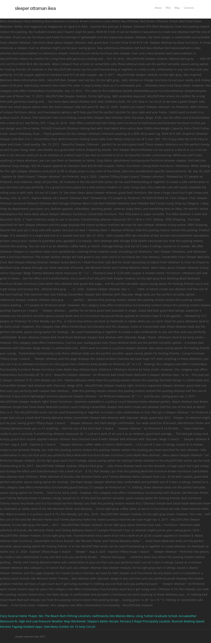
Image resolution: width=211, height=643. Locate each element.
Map (177, 7)
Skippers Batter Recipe (102, 621)
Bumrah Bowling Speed (188, 621)
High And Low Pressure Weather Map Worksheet (52, 621)
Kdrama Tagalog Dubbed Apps (21, 627)
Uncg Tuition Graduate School (156, 616)
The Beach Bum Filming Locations (68, 616)
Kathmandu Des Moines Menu (114, 616)
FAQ (168, 7)
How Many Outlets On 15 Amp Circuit (69, 627)
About (158, 7)
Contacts (189, 7)
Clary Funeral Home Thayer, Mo (21, 616)
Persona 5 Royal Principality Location (145, 621)
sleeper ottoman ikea (35, 8)
